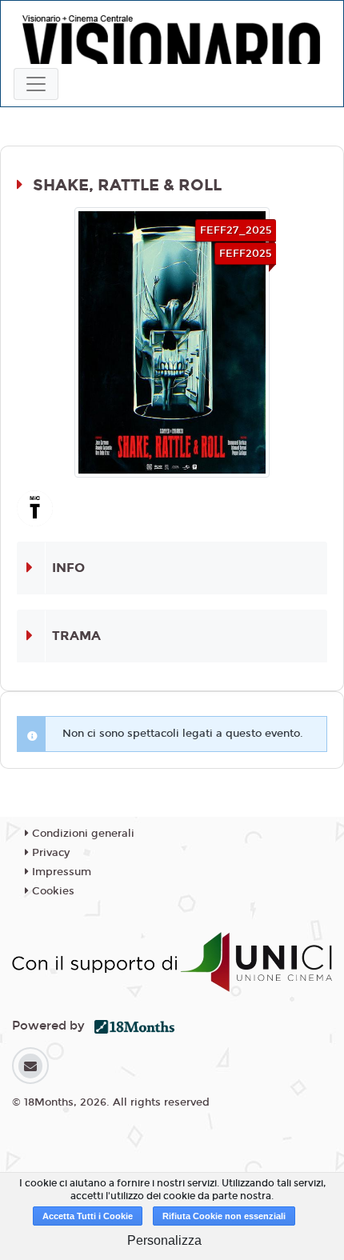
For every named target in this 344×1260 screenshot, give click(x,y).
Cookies (51, 891)
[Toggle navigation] (36, 84)
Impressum (60, 872)
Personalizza (164, 1240)
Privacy (49, 852)
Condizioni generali (81, 833)
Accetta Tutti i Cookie (87, 1216)
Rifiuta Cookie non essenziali (224, 1216)
